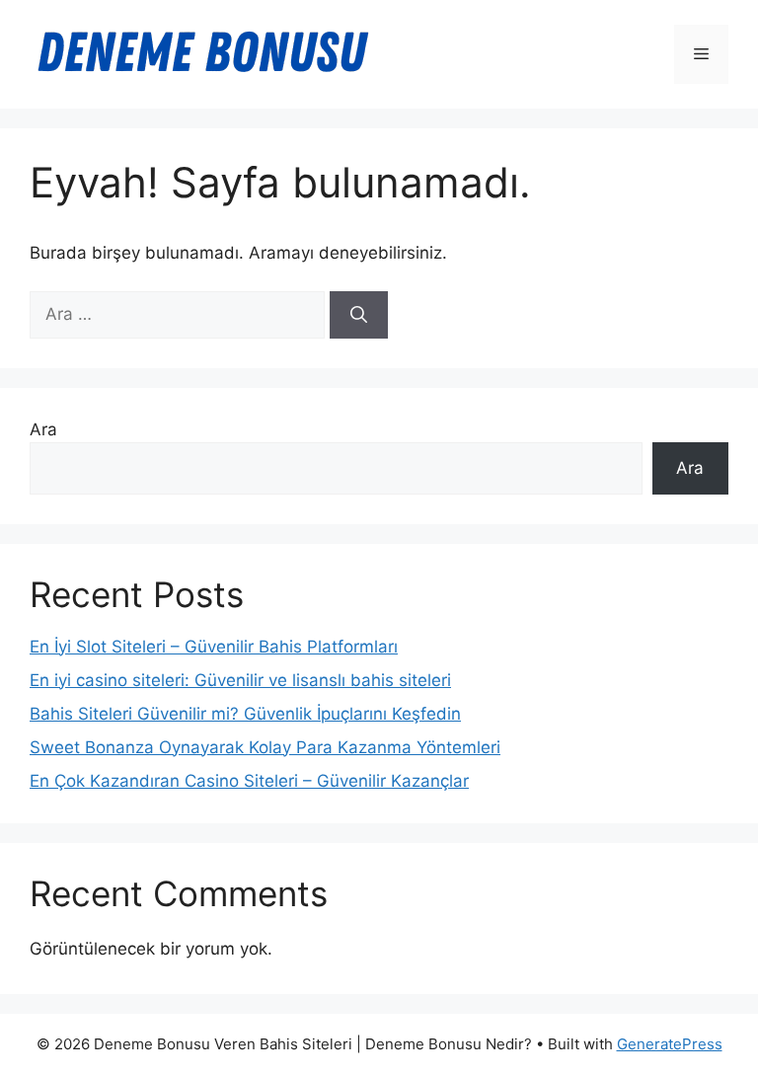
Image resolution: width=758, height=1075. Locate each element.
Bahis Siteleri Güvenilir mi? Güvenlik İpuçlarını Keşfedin (245, 714)
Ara (43, 429)
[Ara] (359, 315)
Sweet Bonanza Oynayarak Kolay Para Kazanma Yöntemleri (265, 747)
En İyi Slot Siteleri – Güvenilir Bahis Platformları (214, 646)
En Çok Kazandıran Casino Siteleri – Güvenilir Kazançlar (249, 781)
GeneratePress (669, 1044)
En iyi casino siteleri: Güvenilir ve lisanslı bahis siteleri (240, 680)
